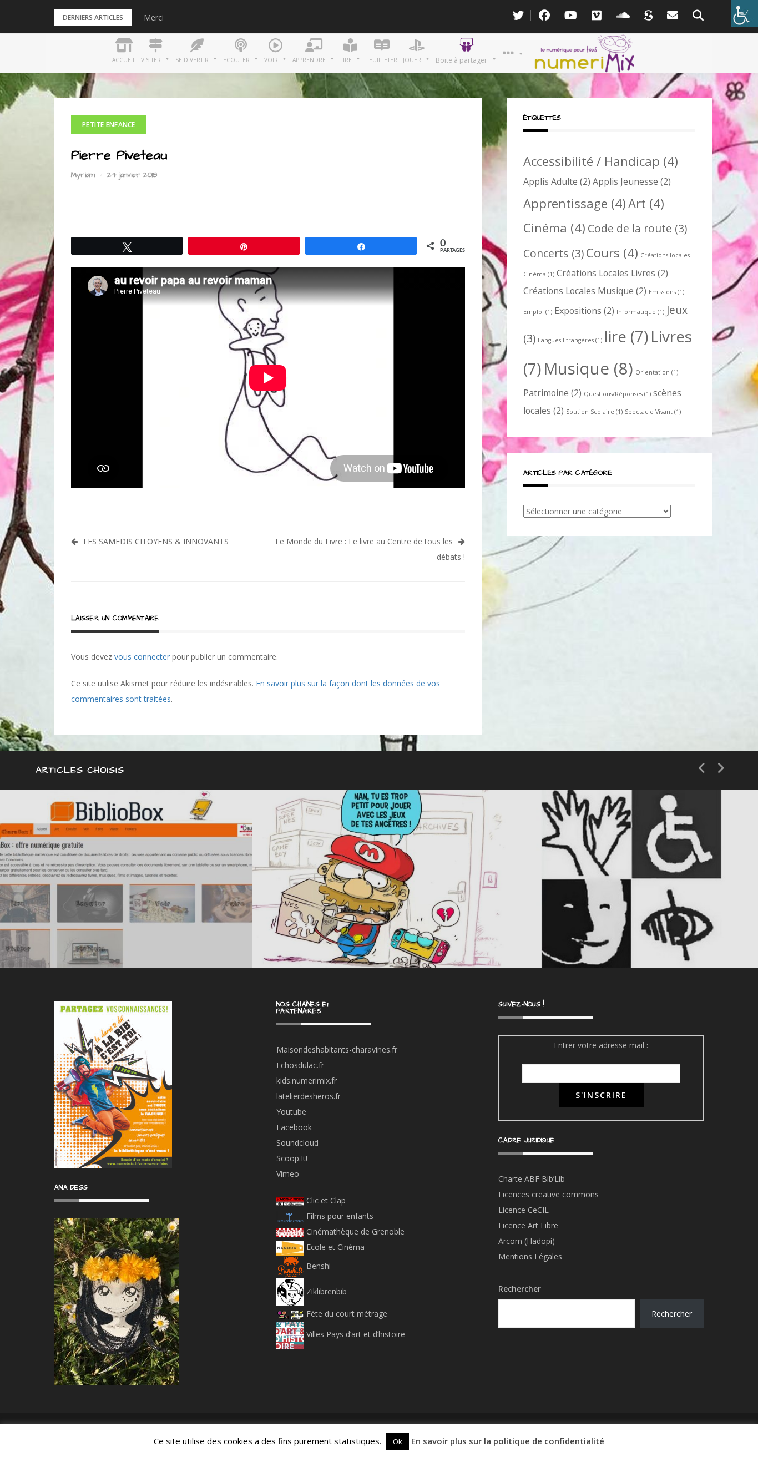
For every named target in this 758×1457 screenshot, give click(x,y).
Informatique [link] (640, 312)
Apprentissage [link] (574, 203)
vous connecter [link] (142, 656)
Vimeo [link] (287, 1173)
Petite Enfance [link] (108, 124)
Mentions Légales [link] (530, 1256)
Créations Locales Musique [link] (584, 291)
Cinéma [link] (554, 227)
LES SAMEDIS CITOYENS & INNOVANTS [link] (156, 541)
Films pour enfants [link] (338, 1216)
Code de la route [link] (637, 228)
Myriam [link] (83, 175)
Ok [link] (397, 1441)
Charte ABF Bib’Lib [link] (531, 1178)
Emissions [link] (666, 292)
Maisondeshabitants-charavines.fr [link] (336, 1049)
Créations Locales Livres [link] (612, 273)
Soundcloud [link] (297, 1142)
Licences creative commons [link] (549, 1194)
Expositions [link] (584, 311)
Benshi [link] (318, 1266)
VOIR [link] (322, 895)
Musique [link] (588, 368)
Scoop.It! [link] (291, 1158)
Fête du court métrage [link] (345, 1313)
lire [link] (626, 336)
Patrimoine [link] (552, 393)
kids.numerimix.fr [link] (306, 1080)
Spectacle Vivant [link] (653, 412)
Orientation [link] (656, 372)
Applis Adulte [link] (556, 181)
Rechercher (519, 1288)
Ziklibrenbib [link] (325, 1291)
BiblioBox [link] (102, 895)
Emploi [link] (537, 312)
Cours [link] (612, 252)
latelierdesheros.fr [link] (308, 1096)
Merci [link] (154, 17)
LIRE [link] (572, 895)
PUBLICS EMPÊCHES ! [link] (622, 934)
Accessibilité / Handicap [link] (600, 161)
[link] (744, 13)
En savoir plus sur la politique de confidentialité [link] (507, 1440)
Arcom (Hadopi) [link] (526, 1241)
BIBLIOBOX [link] (79, 934)
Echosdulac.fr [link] (300, 1065)
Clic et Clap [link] (325, 1200)
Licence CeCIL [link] (523, 1210)
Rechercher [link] (671, 1313)
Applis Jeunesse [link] (632, 181)
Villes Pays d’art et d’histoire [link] (354, 1334)
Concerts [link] (553, 253)
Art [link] (646, 203)
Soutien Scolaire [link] (594, 412)
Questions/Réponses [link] (617, 394)
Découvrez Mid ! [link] (349, 934)
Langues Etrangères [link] (570, 340)
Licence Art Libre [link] (528, 1225)
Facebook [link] (294, 1127)
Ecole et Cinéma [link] (334, 1247)
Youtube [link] (291, 1111)
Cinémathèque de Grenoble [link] (354, 1231)
